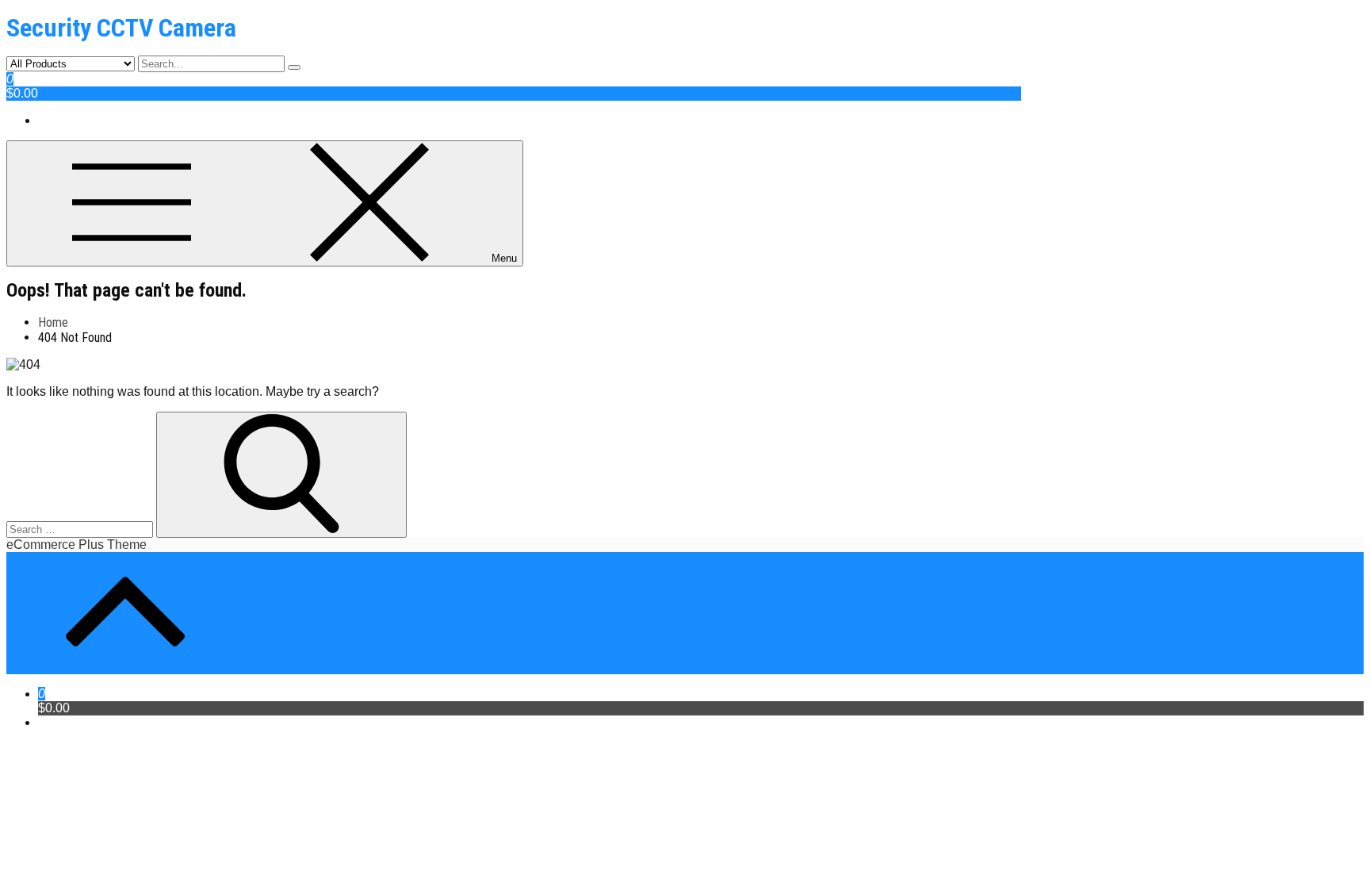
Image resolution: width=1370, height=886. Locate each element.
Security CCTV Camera (121, 28)
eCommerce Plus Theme (76, 544)
